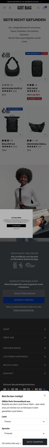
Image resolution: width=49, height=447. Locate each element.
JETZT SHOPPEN (35, 442)
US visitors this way (11, 443)
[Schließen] (45, 395)
